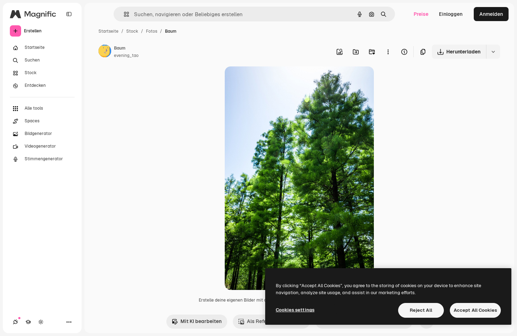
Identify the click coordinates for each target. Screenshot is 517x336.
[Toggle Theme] (40, 322)
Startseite (108, 31)
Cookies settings (295, 310)
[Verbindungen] (15, 322)
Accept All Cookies (475, 310)
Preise (421, 14)
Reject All (421, 310)
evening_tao (126, 55)
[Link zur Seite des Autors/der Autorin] (104, 52)
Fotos (151, 31)
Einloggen (450, 14)
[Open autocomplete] (123, 14)
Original (270, 80)
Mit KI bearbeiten (201, 321)
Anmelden (491, 14)
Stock (132, 31)
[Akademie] (28, 322)
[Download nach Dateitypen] (493, 52)
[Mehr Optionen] (388, 52)
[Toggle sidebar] (69, 14)
